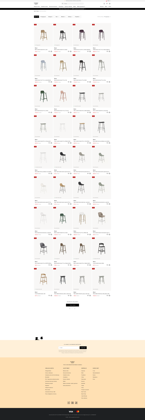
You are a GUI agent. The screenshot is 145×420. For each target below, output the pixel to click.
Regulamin (47, 385)
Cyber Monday (84, 395)
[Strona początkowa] (36, 3)
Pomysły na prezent (85, 389)
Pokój (82, 387)
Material (63, 16)
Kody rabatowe (84, 398)
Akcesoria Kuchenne (67, 372)
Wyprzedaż (83, 379)
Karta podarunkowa (66, 385)
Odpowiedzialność (96, 372)
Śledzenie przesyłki (49, 383)
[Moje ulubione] (107, 3)
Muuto (38, 11)
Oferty (110, 6)
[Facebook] (69, 402)
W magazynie (43, 16)
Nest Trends (83, 391)
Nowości (102, 6)
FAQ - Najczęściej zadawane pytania (52, 379)
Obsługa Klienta (48, 370)
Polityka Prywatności (49, 387)
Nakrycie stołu (37, 6)
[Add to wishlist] (49, 51)
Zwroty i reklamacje (49, 372)
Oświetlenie (61, 6)
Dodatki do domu (44, 6)
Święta (82, 385)
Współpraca (95, 377)
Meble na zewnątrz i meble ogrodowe (70, 383)
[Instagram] (72, 402)
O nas (94, 370)
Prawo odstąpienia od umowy (50, 393)
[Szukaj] (63, 4)
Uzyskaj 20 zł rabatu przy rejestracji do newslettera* (73, 0)
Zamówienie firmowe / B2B (50, 391)
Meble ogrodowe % (81, 6)
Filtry (37, 16)
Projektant (77, 16)
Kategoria (50, 16)
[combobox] (108, 1)
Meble (74, 6)
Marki (106, 6)
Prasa (94, 379)
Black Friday (83, 393)
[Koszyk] (109, 3)
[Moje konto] (104, 3)
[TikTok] (76, 402)
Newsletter (47, 377)
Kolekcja (69, 16)
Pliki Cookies (47, 389)
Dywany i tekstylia (68, 6)
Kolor (57, 16)
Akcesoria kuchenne (53, 6)
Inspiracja (83, 370)
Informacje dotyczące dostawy (51, 381)
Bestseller (83, 383)
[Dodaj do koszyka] (51, 51)
